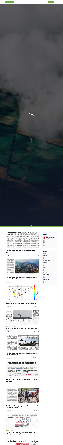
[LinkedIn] (56, 2)
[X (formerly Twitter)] (55, 2)
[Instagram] (57, 2)
